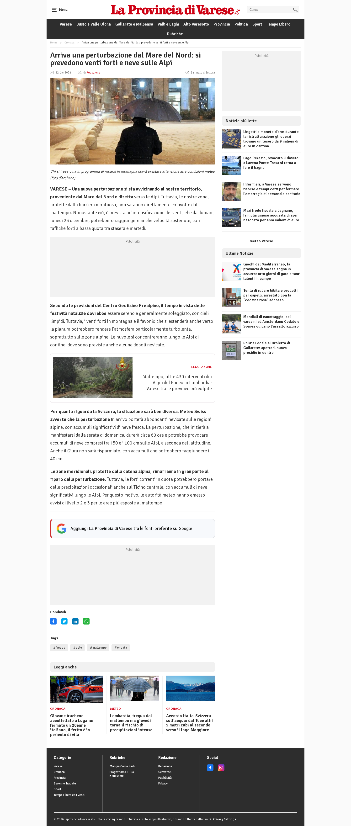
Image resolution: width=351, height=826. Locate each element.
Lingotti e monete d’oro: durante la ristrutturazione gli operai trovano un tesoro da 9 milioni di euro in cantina (271, 138)
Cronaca (69, 42)
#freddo (59, 648)
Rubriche (175, 34)
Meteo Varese (261, 241)
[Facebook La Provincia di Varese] (53, 623)
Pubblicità (165, 778)
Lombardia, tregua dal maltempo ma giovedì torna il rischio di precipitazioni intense (131, 722)
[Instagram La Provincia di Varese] (221, 770)
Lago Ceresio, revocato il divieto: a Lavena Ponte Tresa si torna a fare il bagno (271, 163)
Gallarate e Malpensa (134, 24)
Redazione (165, 766)
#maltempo (98, 648)
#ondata (120, 648)
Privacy (163, 783)
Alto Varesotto (196, 24)
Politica (241, 24)
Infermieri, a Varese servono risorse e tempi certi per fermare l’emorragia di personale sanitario (271, 189)
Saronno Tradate (65, 783)
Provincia (221, 24)
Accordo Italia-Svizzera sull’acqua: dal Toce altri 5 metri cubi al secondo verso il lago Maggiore (189, 722)
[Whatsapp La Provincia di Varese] (86, 623)
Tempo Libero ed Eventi (69, 795)
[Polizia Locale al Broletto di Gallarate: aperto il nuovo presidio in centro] (231, 358)
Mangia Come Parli (122, 766)
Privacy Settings (224, 819)
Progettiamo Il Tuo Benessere (122, 774)
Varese (66, 24)
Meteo (115, 709)
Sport (257, 24)
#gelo (77, 648)
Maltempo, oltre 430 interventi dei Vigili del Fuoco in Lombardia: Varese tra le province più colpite (177, 383)
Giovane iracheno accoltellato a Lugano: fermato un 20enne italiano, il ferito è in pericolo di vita (71, 725)
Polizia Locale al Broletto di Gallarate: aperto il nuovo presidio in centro (266, 348)
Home (53, 42)
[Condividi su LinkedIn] (75, 623)
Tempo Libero (278, 24)
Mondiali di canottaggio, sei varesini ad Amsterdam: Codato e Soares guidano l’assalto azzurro (271, 321)
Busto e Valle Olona (93, 24)
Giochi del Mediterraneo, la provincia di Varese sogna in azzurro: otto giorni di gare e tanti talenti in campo (271, 271)
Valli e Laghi (168, 24)
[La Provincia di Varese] (175, 9)
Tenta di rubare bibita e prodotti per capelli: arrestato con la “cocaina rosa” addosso (270, 295)
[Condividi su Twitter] (64, 623)
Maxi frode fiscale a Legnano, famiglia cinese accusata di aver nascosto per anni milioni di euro (271, 215)
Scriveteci (164, 772)
